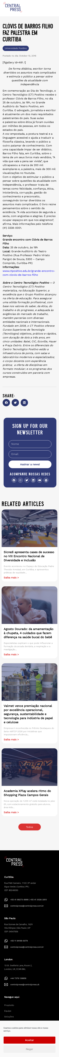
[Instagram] (20, 480)
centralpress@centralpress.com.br (27, 906)
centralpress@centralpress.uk (24, 984)
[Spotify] (46, 480)
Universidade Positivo (16, 48)
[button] (6, 402)
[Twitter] (26, 480)
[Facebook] (14, 480)
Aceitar (29, 1040)
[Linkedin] (33, 480)
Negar (29, 1049)
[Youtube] (39, 480)
